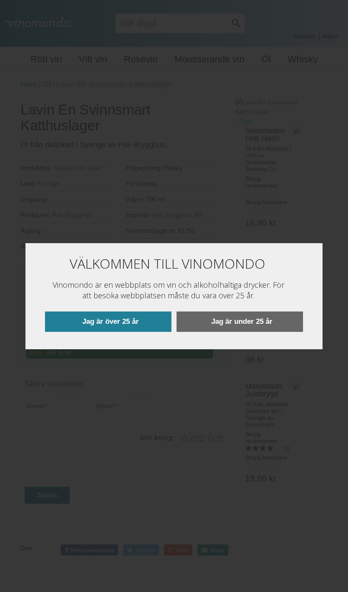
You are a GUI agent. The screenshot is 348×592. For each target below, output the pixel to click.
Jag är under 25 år (241, 321)
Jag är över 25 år (110, 321)
